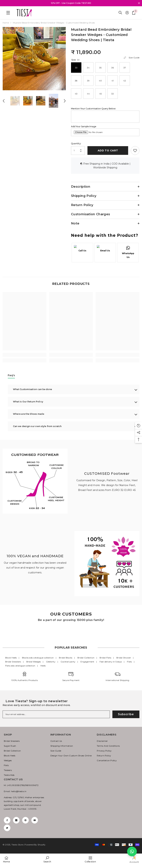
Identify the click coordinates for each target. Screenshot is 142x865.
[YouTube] (34, 820)
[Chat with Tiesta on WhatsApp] (132, 851)
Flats (129, 661)
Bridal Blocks (65, 657)
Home (6, 22)
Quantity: (76, 143)
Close (139, 3)
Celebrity (50, 661)
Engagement (87, 661)
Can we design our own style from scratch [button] (37, 426)
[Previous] (3, 100)
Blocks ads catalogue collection (38, 657)
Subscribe (126, 714)
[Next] (64, 100)
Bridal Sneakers (13, 661)
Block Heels (11, 657)
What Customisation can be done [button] (32, 389)
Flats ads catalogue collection (20, 665)
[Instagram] (16, 820)
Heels (43, 665)
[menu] (7, 13)
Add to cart (108, 150)
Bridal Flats (105, 657)
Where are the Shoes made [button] (28, 414)
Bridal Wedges (33, 661)
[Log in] (127, 13)
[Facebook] (7, 820)
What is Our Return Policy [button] (28, 401)
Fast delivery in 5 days (111, 661)
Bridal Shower (123, 657)
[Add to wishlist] (135, 150)
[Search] (120, 13)
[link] (24, 355)
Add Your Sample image (83, 126)
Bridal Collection (85, 657)
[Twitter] (7, 828)
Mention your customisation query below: (93, 108)
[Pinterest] (25, 820)
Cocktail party (68, 661)
